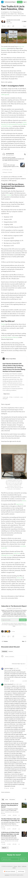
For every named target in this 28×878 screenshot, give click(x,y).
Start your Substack (10, 871)
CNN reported (5, 95)
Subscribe (19, 2)
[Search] (25, 799)
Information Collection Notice (15, 624)
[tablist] (7, 651)
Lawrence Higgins (8, 668)
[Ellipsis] (26, 668)
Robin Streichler (8, 684)
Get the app (21, 871)
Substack (7, 875)
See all (4, 847)
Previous (6, 641)
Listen (24, 21)
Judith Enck (16, 553)
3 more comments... (5, 792)
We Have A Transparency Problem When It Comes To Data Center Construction (9, 809)
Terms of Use (21, 623)
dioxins (24, 501)
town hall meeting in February (10, 337)
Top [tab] (3, 799)
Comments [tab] (4, 651)
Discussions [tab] (12, 799)
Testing (3, 324)
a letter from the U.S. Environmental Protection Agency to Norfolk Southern (14, 124)
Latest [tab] (6, 799)
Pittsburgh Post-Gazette (7, 555)
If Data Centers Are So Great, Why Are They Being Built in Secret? (9, 805)
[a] (24, 834)
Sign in (25, 2)
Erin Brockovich (10, 19)
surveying (8, 195)
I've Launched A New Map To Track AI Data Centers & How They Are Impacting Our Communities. (10, 823)
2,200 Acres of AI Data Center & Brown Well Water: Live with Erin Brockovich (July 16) (10, 834)
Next (23, 641)
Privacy (15, 866)
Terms (19, 866)
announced (19, 578)
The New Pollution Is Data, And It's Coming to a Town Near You (10, 819)
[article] (14, 809)
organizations (19, 504)
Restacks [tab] (11, 651)
